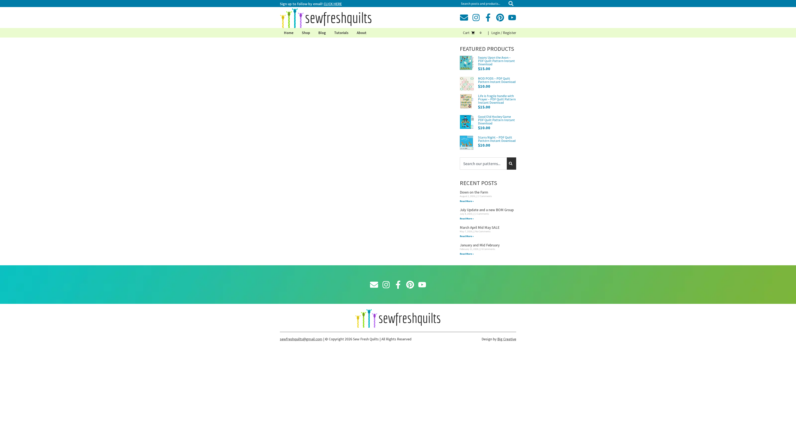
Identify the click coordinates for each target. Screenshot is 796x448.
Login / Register (503, 32)
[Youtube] (512, 17)
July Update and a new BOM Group (487, 209)
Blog (322, 32)
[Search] (511, 3)
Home (289, 32)
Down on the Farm (474, 192)
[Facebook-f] (488, 17)
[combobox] (483, 3)
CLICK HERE (333, 3)
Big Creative (506, 339)
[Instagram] (476, 17)
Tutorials (341, 32)
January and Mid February (480, 245)
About (361, 32)
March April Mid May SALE (480, 227)
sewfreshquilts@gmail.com (301, 339)
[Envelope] (464, 17)
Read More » (467, 201)
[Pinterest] (500, 17)
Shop (306, 32)
